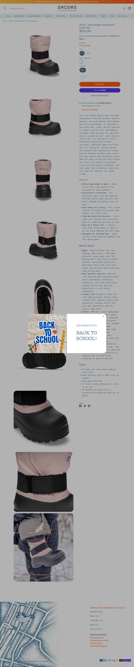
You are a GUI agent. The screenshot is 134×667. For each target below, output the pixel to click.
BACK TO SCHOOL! (86, 335)
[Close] (104, 316)
